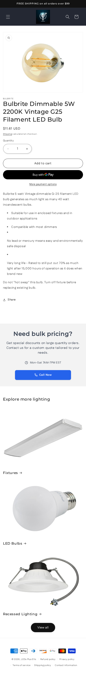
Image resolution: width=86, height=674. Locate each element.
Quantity (8, 140)
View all (43, 627)
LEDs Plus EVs (28, 659)
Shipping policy (42, 665)
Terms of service (21, 665)
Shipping (7, 134)
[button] (8, 16)
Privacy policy (67, 659)
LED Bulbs (12, 543)
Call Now (45, 375)
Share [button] (12, 300)
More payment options (43, 184)
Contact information (66, 665)
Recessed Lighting (20, 614)
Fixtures (10, 473)
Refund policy (48, 659)
